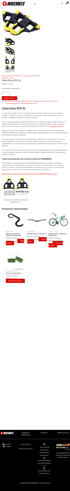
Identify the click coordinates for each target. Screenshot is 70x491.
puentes (46, 101)
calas (41, 101)
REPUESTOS (10, 76)
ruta (51, 101)
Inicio (3, 76)
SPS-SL (55, 101)
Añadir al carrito (9, 98)
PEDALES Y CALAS (21, 76)
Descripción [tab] (9, 103)
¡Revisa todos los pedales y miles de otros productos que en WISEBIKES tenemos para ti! (29, 174)
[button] (2, 8)
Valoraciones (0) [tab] (31, 103)
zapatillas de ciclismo (57, 126)
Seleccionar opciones (56, 244)
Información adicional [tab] (19, 103)
